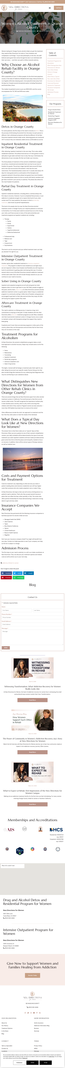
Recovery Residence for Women (55, 123)
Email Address (6, 621)
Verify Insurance (38, 1023)
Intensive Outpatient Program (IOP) (54, 119)
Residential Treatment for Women (54, 112)
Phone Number (7, 614)
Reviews (36, 1028)
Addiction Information (24, 31)
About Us (4, 1023)
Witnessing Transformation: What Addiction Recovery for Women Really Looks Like (32, 687)
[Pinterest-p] (37, 1013)
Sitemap (36, 1051)
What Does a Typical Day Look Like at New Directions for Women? (54, 79)
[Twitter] (28, 1013)
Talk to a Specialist (7, 1046)
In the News (5, 1031)
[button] (49, 8)
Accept (45, 1062)
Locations (4, 1051)
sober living (19, 289)
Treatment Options (7, 1028)
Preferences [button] (24, 1058)
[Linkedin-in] (40, 1013)
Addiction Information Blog (41, 1025)
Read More (32, 700)
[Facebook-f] (25, 1013)
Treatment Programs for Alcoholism (54, 62)
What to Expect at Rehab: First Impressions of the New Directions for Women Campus (32, 792)
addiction (5, 563)
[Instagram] (31, 1013)
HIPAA (35, 1048)
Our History (5, 1025)
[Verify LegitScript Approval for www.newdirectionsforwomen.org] (20, 855)
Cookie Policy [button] (51, 1056)
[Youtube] (34, 1013)
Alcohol (33, 31)
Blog (48, 94)
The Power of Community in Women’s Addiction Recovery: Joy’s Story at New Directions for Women (32, 739)
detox (37, 131)
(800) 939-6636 (49, 2)
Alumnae (36, 1031)
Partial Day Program (54, 116)
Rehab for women (13, 563)
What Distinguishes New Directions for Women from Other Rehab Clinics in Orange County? (54, 70)
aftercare (14, 315)
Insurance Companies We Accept (53, 89)
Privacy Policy (38, 1046)
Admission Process (52, 92)
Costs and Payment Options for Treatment (53, 84)
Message (5, 628)
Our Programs (55, 104)
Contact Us (5, 1048)
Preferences (19, 1062)
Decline (32, 1062)
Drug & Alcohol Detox (54, 110)
